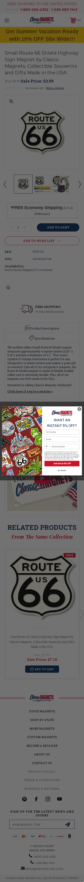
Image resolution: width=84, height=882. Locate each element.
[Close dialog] (79, 409)
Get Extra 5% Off (61, 463)
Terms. (72, 459)
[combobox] (48, 446)
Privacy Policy (66, 459)
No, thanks (62, 470)
